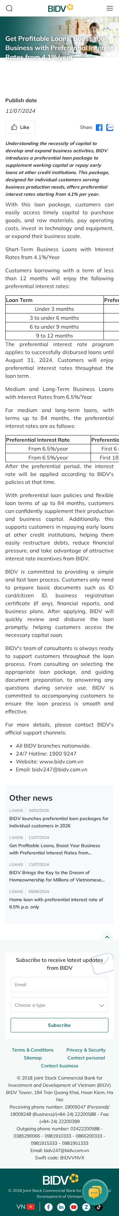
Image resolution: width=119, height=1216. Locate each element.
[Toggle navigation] (110, 8)
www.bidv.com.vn (61, 761)
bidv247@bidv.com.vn (66, 1150)
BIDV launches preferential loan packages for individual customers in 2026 (58, 822)
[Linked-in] (61, 1206)
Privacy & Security (86, 1050)
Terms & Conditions (33, 1050)
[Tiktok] (99, 1206)
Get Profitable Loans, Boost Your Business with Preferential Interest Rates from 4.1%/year (54, 849)
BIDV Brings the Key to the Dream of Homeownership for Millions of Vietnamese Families (55, 876)
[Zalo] (86, 1206)
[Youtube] (74, 1206)
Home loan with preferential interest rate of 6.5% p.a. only (56, 903)
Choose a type (30, 1005)
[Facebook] (49, 1206)
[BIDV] (59, 1179)
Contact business (59, 1066)
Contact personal (86, 1058)
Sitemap (33, 1058)
